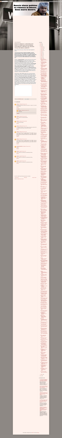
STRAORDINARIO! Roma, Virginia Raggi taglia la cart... (43, 361)
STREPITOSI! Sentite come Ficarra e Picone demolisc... (43, 253)
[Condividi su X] (26, 99)
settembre (42, 50)
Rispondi (18, 107)
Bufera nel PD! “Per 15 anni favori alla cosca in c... (43, 71)
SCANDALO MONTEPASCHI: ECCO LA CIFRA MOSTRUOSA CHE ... (43, 286)
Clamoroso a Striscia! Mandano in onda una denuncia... (43, 296)
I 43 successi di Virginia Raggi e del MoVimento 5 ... (43, 372)
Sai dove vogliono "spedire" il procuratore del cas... (43, 193)
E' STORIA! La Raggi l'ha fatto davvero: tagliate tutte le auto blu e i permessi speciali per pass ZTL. (43, 401)
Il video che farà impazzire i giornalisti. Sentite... (43, 203)
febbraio (42, 58)
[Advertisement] (22, 21)
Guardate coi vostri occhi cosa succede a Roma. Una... (43, 256)
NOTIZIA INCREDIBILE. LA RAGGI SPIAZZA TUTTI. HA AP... (43, 99)
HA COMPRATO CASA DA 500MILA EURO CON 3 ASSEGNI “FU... (43, 363)
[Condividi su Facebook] (27, 99)
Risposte (18, 108)
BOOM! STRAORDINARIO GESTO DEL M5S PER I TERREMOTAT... (43, 261)
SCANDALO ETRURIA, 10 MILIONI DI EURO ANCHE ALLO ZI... (43, 281)
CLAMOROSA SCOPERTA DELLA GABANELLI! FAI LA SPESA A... (43, 232)
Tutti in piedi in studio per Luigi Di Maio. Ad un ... (43, 302)
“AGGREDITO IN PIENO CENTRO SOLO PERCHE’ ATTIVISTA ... (43, 91)
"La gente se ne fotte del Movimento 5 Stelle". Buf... (43, 164)
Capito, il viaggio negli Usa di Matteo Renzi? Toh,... (43, 84)
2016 (40, 375)
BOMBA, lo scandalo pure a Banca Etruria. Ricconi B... (43, 120)
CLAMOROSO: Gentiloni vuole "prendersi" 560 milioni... (43, 275)
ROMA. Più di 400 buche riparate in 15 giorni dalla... (43, 308)
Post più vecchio (34, 177)
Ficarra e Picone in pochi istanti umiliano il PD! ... (43, 73)
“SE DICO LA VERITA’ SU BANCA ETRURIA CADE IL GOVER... (43, 234)
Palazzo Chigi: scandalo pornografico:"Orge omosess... (43, 167)
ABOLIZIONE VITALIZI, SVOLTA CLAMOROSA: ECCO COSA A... (43, 69)
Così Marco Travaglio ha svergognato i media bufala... (43, 237)
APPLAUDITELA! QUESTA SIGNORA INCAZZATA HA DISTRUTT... (43, 174)
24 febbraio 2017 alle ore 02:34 (26, 146)
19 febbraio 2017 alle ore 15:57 (25, 110)
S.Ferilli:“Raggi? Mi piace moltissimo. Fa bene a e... (43, 342)
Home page (25, 177)
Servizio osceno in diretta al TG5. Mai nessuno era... (43, 311)
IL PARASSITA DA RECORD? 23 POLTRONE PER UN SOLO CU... (43, 313)
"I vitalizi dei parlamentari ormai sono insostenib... (43, 149)
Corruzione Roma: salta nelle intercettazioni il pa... (43, 249)
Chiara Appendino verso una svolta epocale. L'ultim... (43, 134)
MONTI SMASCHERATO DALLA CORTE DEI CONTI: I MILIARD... (43, 162)
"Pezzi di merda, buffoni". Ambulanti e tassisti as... (43, 144)
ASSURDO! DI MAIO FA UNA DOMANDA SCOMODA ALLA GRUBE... (43, 366)
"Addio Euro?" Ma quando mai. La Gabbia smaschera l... (43, 333)
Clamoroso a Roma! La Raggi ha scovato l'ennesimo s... (43, 353)
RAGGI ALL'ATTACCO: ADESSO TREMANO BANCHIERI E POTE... (43, 240)
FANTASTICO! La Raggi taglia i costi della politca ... (43, 115)
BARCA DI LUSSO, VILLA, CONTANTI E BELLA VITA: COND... (43, 210)
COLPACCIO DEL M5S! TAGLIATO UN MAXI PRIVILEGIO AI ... (43, 329)
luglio (41, 52)
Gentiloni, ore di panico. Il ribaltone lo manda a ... (43, 171)
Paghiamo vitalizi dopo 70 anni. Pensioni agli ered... (43, 331)
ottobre (42, 49)
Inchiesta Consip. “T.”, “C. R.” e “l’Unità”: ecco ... (43, 187)
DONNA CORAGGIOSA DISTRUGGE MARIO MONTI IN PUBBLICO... (43, 75)
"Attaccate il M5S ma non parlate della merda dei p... (43, 113)
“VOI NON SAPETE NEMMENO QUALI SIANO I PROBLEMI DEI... (43, 125)
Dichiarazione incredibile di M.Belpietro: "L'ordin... (43, 223)
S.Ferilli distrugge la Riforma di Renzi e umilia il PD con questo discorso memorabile (43, 387)
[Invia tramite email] (25, 99)
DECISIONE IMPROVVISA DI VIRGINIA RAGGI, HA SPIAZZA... (43, 218)
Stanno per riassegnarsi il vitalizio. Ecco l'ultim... (43, 277)
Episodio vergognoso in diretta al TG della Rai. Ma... (43, 227)
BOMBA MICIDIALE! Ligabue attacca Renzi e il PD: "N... (43, 60)
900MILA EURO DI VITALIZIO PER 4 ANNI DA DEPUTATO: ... (43, 269)
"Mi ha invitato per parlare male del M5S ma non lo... (43, 245)
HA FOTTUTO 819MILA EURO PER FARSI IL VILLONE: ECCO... (43, 355)
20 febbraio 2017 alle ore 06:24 (23, 121)
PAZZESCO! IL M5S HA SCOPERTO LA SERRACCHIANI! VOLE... (43, 350)
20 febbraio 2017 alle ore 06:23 (23, 116)
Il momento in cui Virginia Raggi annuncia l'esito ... (43, 109)
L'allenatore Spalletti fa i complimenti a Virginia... (43, 96)
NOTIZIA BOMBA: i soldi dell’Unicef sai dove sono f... (43, 151)
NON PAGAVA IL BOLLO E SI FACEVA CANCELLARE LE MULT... (43, 369)
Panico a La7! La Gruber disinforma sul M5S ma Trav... (43, 247)
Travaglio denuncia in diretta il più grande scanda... (43, 322)
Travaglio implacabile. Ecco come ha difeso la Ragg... (43, 291)
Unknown (18, 104)
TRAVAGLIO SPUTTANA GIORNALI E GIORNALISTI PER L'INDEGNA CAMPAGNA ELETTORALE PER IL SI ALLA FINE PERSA (43, 409)
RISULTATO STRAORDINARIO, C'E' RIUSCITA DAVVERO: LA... (43, 141)
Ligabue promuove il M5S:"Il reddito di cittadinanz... (43, 221)
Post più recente (17, 177)
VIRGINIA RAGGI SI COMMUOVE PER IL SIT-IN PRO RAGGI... (43, 201)
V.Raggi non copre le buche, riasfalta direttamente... (43, 263)
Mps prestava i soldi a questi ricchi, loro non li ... (43, 251)
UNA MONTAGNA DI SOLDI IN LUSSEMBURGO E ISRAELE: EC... (43, 146)
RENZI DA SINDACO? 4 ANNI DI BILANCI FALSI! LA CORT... (43, 169)
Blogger (38, 432)
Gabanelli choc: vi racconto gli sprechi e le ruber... (43, 283)
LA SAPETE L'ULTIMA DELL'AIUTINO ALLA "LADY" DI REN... (43, 86)
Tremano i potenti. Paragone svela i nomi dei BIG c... (43, 195)
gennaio (42, 374)
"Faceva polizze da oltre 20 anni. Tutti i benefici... (43, 324)
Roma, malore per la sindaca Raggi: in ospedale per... (43, 110)
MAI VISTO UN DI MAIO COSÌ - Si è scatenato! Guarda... (43, 159)
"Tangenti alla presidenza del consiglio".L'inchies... (43, 128)
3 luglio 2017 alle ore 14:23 (22, 151)
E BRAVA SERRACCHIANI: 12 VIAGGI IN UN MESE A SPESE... (43, 272)
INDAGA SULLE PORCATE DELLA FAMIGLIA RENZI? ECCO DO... (43, 316)
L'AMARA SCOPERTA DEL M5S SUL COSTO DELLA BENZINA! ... (43, 300)
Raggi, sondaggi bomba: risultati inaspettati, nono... (43, 336)
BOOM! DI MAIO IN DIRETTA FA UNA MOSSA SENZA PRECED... (43, 212)
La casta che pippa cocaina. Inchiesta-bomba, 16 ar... (43, 130)
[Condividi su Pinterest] (28, 99)
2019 (40, 43)
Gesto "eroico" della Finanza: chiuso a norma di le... (43, 139)
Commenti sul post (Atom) (20, 178)
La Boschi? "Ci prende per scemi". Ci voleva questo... (43, 191)
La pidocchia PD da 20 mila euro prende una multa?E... (43, 326)
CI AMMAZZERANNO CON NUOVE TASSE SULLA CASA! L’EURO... (43, 62)
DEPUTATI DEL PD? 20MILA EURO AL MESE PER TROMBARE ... (43, 81)
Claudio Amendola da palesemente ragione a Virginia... (43, 132)
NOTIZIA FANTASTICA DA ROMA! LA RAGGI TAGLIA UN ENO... (43, 293)
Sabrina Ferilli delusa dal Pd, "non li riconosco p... (43, 304)
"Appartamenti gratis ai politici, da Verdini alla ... (43, 205)
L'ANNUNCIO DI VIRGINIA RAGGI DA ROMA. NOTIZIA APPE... (43, 198)
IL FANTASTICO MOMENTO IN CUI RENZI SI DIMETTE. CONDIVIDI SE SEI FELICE (43, 380)
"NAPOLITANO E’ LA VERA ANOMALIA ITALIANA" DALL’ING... (43, 265)
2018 (40, 44)
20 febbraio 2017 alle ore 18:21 (23, 131)
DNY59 (33, 432)
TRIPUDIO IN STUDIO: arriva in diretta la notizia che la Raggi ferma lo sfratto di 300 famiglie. (43, 393)
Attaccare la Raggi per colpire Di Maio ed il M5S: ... (43, 242)
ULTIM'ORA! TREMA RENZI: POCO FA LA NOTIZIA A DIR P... (43, 215)
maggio (42, 54)
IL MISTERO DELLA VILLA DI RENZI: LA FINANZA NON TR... (43, 344)
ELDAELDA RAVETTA (20, 146)
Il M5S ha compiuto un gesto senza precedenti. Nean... (43, 298)
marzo (41, 57)
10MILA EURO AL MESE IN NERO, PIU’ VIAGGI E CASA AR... (43, 358)
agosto (41, 51)
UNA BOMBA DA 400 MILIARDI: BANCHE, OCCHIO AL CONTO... (43, 106)
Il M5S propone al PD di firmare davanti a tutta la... (43, 118)
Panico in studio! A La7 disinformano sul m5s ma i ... (43, 89)
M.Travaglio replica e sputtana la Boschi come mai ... (43, 104)
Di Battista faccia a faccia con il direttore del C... (43, 338)
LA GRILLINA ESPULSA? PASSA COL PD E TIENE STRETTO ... (43, 225)
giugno (41, 53)
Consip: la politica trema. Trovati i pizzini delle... (43, 306)
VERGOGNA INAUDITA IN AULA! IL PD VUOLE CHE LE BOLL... (43, 66)
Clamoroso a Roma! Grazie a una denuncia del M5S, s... (43, 207)
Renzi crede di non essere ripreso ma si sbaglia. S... (43, 230)
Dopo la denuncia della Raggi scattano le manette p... (43, 184)
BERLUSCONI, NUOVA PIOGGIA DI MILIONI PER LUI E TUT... (43, 94)
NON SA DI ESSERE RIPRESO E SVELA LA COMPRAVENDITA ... (43, 156)
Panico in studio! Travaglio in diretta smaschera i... (43, 182)
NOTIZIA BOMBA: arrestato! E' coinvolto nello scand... (43, 123)
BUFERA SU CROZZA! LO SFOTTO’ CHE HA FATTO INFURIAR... (43, 154)
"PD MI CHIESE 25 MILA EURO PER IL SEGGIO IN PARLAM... (43, 101)
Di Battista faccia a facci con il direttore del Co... (43, 340)
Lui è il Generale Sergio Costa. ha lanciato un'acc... (43, 189)
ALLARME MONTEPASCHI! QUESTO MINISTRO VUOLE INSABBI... (43, 179)
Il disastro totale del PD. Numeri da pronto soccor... (43, 289)
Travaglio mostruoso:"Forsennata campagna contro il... (43, 258)
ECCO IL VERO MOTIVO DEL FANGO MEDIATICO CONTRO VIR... (43, 346)
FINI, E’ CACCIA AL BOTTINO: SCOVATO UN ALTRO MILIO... (43, 177)
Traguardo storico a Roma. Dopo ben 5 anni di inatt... (43, 279)
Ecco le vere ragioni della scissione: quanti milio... (43, 136)
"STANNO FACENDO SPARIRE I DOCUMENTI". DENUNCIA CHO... (43, 78)
